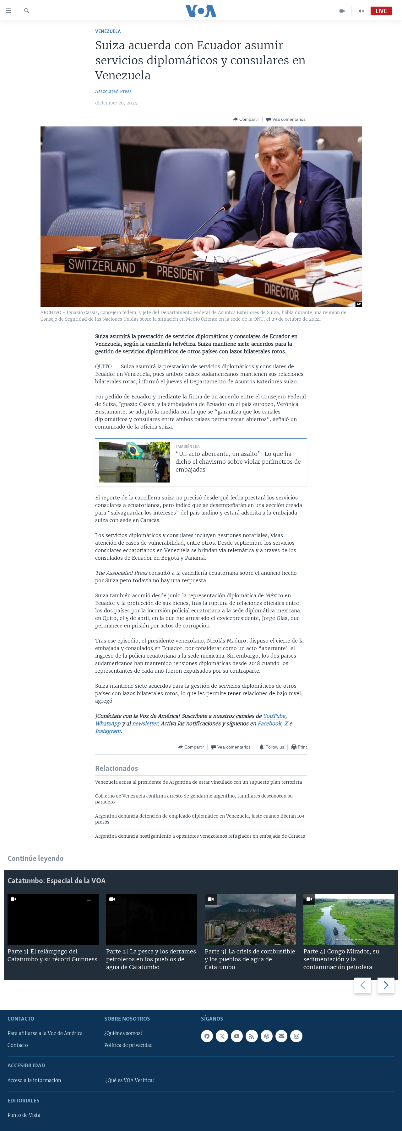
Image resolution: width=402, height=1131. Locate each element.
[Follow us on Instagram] (296, 1036)
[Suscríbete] (281, 1036)
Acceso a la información (34, 1080)
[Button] (246, 119)
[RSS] (252, 1036)
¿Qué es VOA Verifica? (130, 1080)
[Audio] (361, 11)
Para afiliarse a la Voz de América (45, 1033)
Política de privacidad (128, 1045)
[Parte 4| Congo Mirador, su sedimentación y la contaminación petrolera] (348, 919)
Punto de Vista (24, 1115)
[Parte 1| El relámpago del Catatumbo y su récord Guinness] (53, 919)
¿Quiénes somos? (123, 1033)
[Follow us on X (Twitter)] (222, 1036)
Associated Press (113, 91)
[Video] (342, 11)
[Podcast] (267, 1036)
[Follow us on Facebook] (207, 1036)
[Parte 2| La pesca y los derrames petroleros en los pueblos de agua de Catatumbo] (151, 919)
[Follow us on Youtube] (237, 1036)
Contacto (18, 1045)
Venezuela (108, 31)
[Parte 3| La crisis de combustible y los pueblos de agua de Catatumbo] (250, 919)
